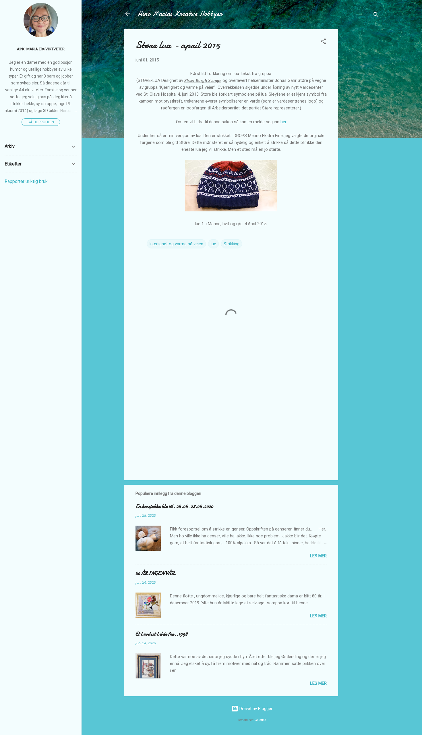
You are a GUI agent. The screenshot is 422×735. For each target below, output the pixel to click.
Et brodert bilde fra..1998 (161, 634)
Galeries (260, 720)
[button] (323, 42)
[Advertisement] (361, 115)
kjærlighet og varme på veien (176, 243)
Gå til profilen (41, 122)
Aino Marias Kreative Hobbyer (180, 13)
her (283, 121)
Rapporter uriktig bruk (26, 181)
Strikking (231, 243)
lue (213, 243)
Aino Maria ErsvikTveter (41, 49)
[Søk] (376, 15)
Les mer (318, 555)
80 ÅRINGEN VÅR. (156, 573)
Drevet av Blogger (255, 708)
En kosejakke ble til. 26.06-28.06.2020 (174, 506)
